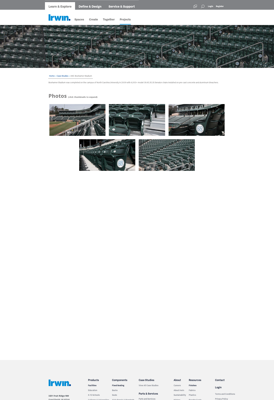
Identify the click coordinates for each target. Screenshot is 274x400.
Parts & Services (148, 393)
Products (93, 380)
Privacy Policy (221, 399)
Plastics (192, 395)
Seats (114, 395)
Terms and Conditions (225, 394)
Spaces (79, 19)
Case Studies (62, 76)
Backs (115, 390)
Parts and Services (147, 399)
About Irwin (179, 390)
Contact (220, 380)
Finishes (193, 385)
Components (119, 380)
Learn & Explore (60, 6)
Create (93, 19)
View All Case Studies (148, 385)
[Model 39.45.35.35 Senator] (137, 119)
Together (109, 19)
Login (210, 6)
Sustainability (180, 395)
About (177, 380)
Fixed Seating (118, 385)
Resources (195, 380)
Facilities (92, 385)
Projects (125, 19)
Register (220, 6)
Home (52, 76)
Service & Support (122, 6)
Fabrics (192, 390)
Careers (177, 385)
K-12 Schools (94, 395)
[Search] (202, 6)
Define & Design (90, 6)
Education (92, 390)
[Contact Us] (195, 6)
